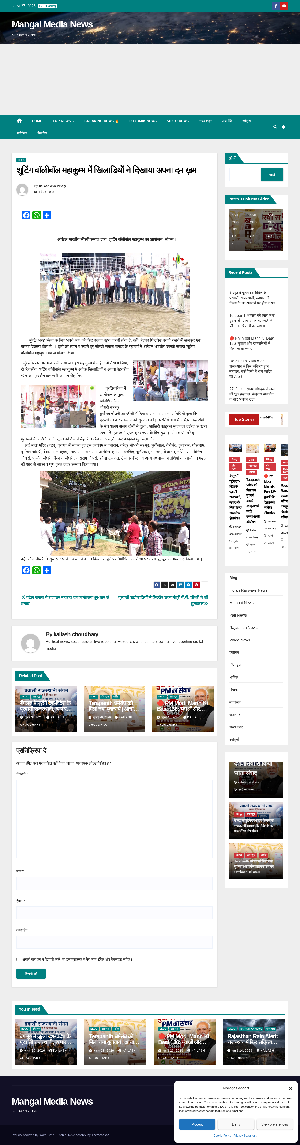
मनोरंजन (22, 133)
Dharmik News (143, 121)
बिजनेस (42, 133)
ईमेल (20, 901)
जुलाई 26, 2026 (173, 1050)
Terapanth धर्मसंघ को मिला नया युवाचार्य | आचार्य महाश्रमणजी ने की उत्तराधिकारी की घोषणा (252, 321)
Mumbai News (241, 603)
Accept (197, 1124)
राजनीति (227, 121)
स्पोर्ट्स (246, 121)
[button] (290, 1088)
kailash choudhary (52, 186)
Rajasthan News (243, 628)
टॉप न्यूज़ (36, 696)
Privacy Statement (244, 1135)
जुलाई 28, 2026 (104, 1050)
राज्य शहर (205, 121)
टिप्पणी (22, 774)
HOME (37, 121)
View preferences (274, 1124)
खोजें (232, 158)
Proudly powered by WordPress (33, 1135)
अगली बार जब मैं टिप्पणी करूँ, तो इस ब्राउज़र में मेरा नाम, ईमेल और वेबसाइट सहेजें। (77, 959)
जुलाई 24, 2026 (242, 1050)
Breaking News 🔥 (101, 121)
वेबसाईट (21, 930)
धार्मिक (115, 696)
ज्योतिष (234, 653)
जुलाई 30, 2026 (35, 1050)
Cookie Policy (222, 1135)
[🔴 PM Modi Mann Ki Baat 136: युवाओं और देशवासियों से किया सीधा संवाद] (270, 448)
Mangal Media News (52, 24)
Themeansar (100, 1135)
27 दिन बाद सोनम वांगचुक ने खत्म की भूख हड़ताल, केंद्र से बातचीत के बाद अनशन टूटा (252, 394)
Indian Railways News (248, 591)
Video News (178, 121)
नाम (20, 871)
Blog (21, 160)
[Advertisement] (150, 79)
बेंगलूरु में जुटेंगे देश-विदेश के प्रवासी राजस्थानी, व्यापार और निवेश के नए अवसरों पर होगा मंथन (252, 298)
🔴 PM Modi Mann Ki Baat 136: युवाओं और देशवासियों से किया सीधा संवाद (251, 343)
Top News (62, 121)
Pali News (238, 615)
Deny (236, 1124)
